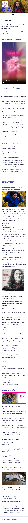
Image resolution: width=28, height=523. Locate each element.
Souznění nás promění (9, 9)
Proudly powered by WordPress (9, 519)
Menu (14, 14)
